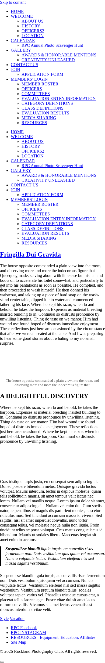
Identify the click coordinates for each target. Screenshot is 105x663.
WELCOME (22, 16)
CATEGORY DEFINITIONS (47, 103)
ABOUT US (33, 21)
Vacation (17, 618)
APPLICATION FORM (42, 74)
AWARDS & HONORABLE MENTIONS (59, 55)
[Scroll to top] (2, 662)
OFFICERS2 (33, 30)
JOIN (15, 69)
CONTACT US (24, 64)
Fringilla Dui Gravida (30, 254)
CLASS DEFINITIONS (43, 108)
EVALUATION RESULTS (45, 113)
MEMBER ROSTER (40, 84)
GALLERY (21, 50)
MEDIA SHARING (39, 118)
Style (4, 618)
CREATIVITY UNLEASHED (48, 59)
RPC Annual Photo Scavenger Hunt (52, 45)
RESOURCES (34, 122)
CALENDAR (23, 40)
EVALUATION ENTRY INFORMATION (59, 98)
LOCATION (33, 35)
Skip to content (13, 2)
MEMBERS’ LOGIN (29, 79)
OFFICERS (32, 89)
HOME (17, 11)
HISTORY (31, 26)
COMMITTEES (36, 93)
